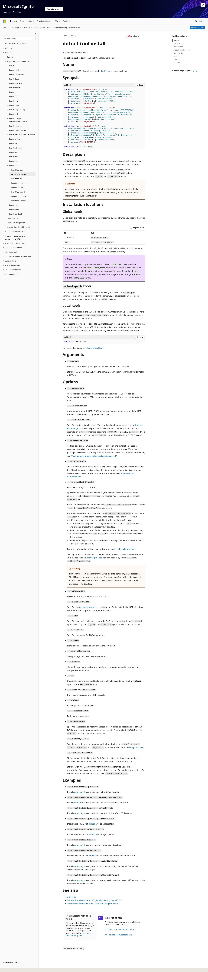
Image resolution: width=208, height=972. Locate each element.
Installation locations (182, 50)
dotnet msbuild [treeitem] (15, 96)
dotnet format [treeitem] (14, 88)
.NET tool (106, 71)
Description (178, 47)
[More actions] (143, 36)
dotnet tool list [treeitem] (16, 179)
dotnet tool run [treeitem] (17, 187)
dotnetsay (78, 792)
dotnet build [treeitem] (14, 70)
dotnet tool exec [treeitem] (17, 170)
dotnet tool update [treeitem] (18, 201)
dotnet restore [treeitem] (14, 139)
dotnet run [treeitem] (13, 143)
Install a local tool (95, 348)
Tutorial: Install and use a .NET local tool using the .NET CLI (93, 903)
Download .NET (197, 27)
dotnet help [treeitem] (13, 92)
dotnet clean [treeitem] (14, 79)
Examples (177, 59)
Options (177, 56)
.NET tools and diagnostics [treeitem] (15, 44)
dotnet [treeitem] (11, 66)
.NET (72, 36)
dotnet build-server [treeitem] (16, 74)
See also (177, 62)
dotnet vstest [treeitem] (14, 205)
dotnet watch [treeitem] (14, 209)
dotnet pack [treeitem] (13, 114)
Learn (65, 36)
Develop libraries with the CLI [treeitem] (19, 227)
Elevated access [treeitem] (13, 218)
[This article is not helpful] (196, 70)
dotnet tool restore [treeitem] (18, 183)
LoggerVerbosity (136, 747)
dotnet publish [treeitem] (15, 126)
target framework (87, 607)
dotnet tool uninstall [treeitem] (19, 196)
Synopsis (177, 43)
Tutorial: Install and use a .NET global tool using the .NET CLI (94, 900)
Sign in (202, 21)
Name (176, 40)
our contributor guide (78, 934)
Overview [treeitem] (10, 57)
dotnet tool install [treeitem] (18, 174)
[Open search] (196, 21)
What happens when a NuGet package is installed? (94, 456)
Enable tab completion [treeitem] (16, 223)
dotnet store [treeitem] (14, 157)
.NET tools (71, 897)
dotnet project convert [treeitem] (18, 130)
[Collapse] (35, 34)
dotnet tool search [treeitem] (18, 192)
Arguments (178, 53)
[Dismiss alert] (203, 5)
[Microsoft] (4, 21)
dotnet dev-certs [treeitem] (15, 83)
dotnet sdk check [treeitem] (15, 148)
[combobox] (19, 39)
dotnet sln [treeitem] (13, 152)
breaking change (94, 557)
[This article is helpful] (193, 70)
